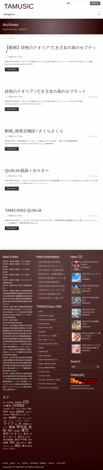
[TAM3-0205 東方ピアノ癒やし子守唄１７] (76, 337)
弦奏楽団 (17, 431)
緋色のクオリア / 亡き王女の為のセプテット (45, 91)
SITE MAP (61, 463)
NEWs (12, 463)
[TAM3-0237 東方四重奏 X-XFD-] (76, 325)
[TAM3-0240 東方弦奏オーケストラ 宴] (76, 289)
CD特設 (18, 405)
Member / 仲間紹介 (38, 463)
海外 (12, 442)
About (52, 463)
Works (25, 463)
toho (5, 418)
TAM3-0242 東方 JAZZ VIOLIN (49, 262)
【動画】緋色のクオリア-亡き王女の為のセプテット (50, 49)
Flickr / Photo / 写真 (45, 328)
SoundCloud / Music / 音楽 (48, 344)
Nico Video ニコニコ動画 (47, 336)
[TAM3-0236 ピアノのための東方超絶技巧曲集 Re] (76, 348)
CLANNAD (6, 409)
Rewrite (6, 415)
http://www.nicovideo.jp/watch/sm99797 (19, 64)
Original (12, 412)
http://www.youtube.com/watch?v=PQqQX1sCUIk (22, 104)
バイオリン (19, 421)
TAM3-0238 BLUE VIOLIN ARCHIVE (51, 286)
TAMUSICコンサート (19, 414)
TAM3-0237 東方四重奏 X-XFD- (49, 294)
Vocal (19, 418)
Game (18, 409)
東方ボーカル (24, 437)
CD (26, 402)
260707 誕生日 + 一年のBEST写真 (50, 270)
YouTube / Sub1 (44, 372)
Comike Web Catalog (46, 316)
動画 (12, 427)
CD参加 (7, 405)
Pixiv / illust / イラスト (46, 340)
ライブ (8, 423)
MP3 (5, 411)
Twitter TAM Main (44, 356)
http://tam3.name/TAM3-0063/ (41, 181)
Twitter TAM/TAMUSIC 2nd (48, 360)
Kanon (23, 409)
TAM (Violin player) (87, 388)
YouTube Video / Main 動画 (48, 388)
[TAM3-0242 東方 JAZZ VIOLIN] (76, 265)
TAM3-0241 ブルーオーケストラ (50, 266)
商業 (10, 430)
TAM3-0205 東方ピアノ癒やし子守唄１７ (53, 298)
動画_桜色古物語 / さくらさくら (34, 131)
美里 (18, 443)
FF (13, 409)
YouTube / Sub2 (44, 376)
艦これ (24, 443)
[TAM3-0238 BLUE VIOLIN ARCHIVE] (76, 313)
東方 (25, 430)
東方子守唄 (21, 439)
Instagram (42, 332)
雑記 (18, 445)
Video (21, 136)
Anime (18, 402)
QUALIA (28, 412)
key (29, 408)
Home (5, 463)
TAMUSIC (19, 6)
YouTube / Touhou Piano (47, 384)
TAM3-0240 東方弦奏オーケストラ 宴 (51, 278)
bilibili (40, 312)
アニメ (11, 421)
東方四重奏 (8, 439)
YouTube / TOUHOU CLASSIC (49, 380)
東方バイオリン (12, 433)
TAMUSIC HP (43, 352)
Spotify (40, 348)
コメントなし (93, 97)
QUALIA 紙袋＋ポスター (27, 170)
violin (12, 417)
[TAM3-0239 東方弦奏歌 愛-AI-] (76, 301)
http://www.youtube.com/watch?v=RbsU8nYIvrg (22, 144)
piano (20, 411)
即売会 (22, 427)
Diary (20, 57)
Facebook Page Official (46, 320)
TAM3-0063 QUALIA (23, 210)
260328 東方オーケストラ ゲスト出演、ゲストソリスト (58, 290)
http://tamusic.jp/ (83, 386)
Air (4, 403)
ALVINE (10, 402)
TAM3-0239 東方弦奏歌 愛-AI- (49, 282)
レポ (18, 423)
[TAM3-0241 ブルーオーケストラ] (76, 277)
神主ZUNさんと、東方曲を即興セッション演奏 (55, 274)
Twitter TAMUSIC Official (47, 364)
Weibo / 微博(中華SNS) (46, 368)
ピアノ (27, 421)
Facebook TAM (43, 324)
